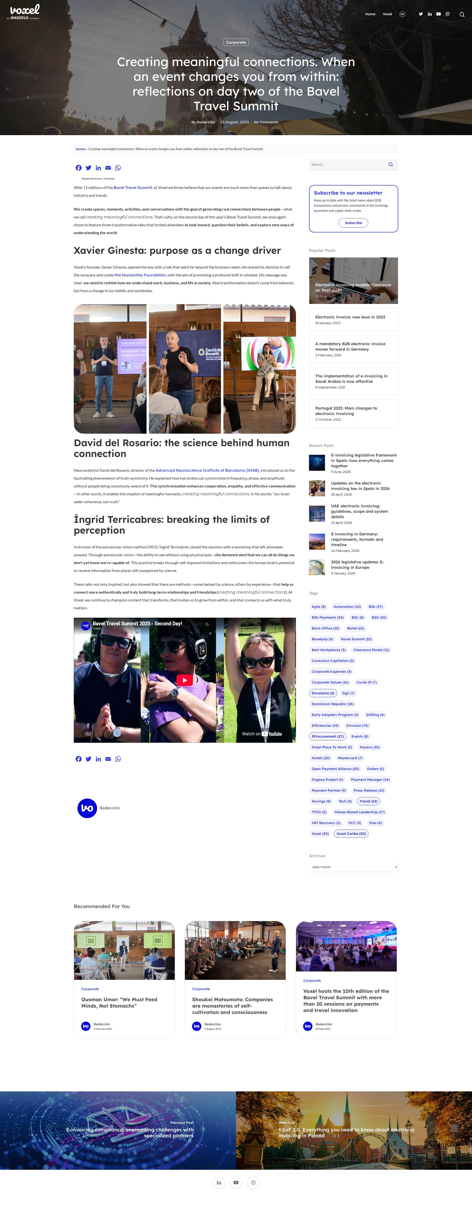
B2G (379, 617)
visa (375, 823)
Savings (321, 801)
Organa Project (327, 779)
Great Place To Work (332, 747)
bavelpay (322, 639)
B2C (358, 617)
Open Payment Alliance (335, 769)
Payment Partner (329, 790)
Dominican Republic (333, 704)
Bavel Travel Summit (133, 187)
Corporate (236, 42)
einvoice (357, 725)
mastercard (350, 758)
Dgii (348, 693)
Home (370, 14)
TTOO (319, 812)
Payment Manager (370, 779)
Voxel (387, 14)
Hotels (321, 758)
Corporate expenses (332, 671)
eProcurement (328, 736)
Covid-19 (366, 682)
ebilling (375, 715)
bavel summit (356, 639)
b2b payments (328, 617)
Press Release (369, 790)
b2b (376, 606)
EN (402, 14)
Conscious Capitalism (333, 660)
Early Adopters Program (335, 715)
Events (360, 736)
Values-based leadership (359, 812)
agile (319, 606)
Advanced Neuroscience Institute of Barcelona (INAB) (207, 470)
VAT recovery (326, 823)
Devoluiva (323, 693)
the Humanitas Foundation (140, 274)
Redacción (206, 122)
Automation (347, 606)
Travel (369, 801)
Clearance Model (371, 650)
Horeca (370, 747)
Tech (345, 801)
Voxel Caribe (351, 833)
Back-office (325, 628)
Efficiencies (325, 725)
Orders (375, 769)
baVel (355, 628)
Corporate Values (330, 682)
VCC (354, 823)
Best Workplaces (329, 650)
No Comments (266, 122)
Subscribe (353, 223)
